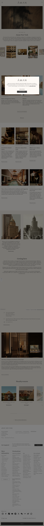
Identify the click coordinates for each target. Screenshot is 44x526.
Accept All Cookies (22, 91)
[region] (22, 85)
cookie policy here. (32, 86)
